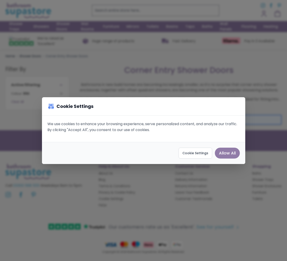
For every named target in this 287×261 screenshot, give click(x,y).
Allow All (227, 153)
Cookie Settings (195, 153)
